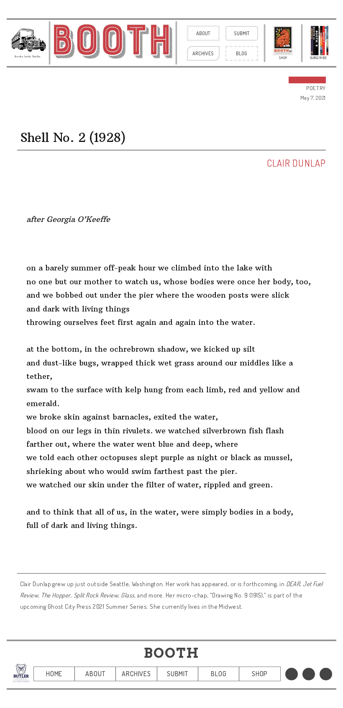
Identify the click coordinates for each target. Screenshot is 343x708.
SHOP (260, 673)
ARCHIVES (136, 673)
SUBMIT (177, 673)
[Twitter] (308, 674)
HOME (54, 673)
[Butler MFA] (21, 673)
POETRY (316, 88)
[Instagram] (326, 674)
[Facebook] (291, 674)
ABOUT (95, 673)
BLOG (218, 673)
